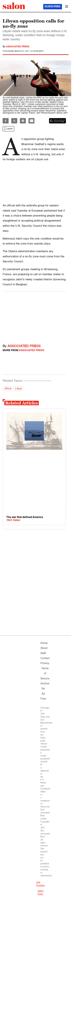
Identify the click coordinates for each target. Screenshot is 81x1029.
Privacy (44, 663)
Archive (44, 683)
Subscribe (53, 6)
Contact (45, 658)
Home (44, 643)
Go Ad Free (43, 693)
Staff (43, 653)
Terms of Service (44, 673)
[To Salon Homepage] (14, 5)
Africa (7, 388)
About (43, 648)
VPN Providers (40, 884)
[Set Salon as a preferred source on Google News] (57, 120)
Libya (18, 388)
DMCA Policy (40, 892)
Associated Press (17, 46)
